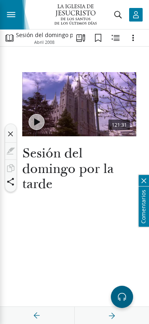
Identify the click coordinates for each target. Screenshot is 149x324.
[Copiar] (11, 168)
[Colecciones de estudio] (81, 38)
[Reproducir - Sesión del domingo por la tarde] (37, 122)
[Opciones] (133, 38)
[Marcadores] (98, 38)
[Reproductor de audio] (122, 297)
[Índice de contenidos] (9, 37)
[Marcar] (11, 151)
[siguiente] (111, 315)
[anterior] (37, 315)
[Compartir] (11, 182)
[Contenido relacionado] (116, 38)
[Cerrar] (11, 134)
